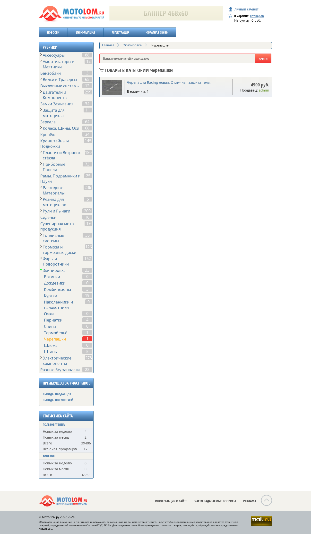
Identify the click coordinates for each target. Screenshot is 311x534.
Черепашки (55, 339)
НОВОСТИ (53, 32)
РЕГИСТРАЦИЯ (121, 32)
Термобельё (55, 332)
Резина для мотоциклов (54, 202)
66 (87, 128)
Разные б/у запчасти (60, 369)
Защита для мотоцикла (54, 113)
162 (87, 258)
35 (87, 235)
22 (87, 369)
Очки (49, 313)
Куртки (50, 295)
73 (87, 164)
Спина (50, 326)
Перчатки (53, 320)
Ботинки (52, 276)
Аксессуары (54, 55)
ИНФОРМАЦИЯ (85, 32)
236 (88, 187)
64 (87, 121)
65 (87, 79)
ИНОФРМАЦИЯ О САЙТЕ (171, 501)
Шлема (51, 345)
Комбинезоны (57, 289)
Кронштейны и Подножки (54, 143)
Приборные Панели (54, 167)
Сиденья (48, 217)
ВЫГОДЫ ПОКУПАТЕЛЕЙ (58, 400)
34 (87, 103)
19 (88, 223)
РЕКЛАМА (249, 501)
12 (88, 61)
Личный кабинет (246, 9)
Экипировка (54, 270)
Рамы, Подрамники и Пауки (60, 178)
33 (87, 270)
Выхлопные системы (59, 86)
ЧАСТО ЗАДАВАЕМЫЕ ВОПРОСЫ (215, 501)
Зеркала (48, 122)
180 (88, 152)
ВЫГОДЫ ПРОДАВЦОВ (57, 394)
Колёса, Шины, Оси (61, 128)
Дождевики (54, 283)
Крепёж (47, 134)
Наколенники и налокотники (58, 304)
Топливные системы (53, 238)
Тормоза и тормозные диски (59, 249)
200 (87, 210)
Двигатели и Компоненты (55, 95)
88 (87, 55)
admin (264, 90)
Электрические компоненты (57, 360)
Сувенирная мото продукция (57, 226)
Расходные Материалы (54, 190)
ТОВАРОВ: (49, 456)
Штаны (51, 351)
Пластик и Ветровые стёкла (62, 155)
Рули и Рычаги (56, 211)
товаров (257, 16)
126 (88, 246)
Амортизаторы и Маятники (59, 64)
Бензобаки (50, 73)
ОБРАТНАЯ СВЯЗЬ (157, 32)
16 (87, 217)
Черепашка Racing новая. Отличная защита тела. (169, 82)
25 (88, 175)
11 (88, 110)
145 (88, 140)
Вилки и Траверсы (60, 79)
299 (88, 92)
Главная (108, 45)
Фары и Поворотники (56, 261)
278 (88, 357)
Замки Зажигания (57, 104)
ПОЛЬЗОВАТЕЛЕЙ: (54, 424)
